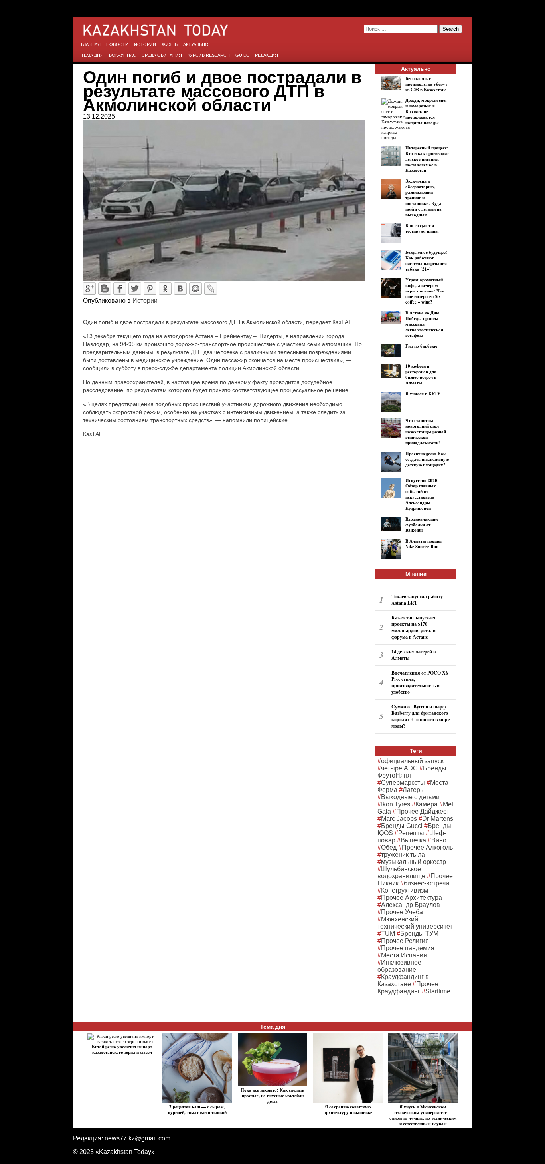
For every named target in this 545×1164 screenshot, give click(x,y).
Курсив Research (209, 55)
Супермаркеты (403, 782)
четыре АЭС (399, 768)
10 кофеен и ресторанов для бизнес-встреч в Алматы (420, 374)
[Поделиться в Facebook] (119, 288)
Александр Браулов (410, 904)
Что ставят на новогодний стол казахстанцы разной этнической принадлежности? (425, 432)
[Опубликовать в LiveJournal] (210, 288)
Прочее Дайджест (422, 811)
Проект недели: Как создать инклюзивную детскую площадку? (427, 459)
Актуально (196, 44)
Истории (145, 44)
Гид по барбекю (421, 346)
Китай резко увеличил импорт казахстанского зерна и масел (122, 1049)
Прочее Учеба (402, 912)
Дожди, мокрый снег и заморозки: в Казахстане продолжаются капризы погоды (426, 111)
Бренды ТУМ (419, 933)
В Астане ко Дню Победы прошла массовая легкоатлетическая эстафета (424, 324)
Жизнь (170, 44)
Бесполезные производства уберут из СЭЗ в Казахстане (426, 84)
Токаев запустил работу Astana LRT (417, 599)
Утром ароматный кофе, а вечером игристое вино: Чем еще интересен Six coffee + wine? (425, 291)
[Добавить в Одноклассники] (165, 288)
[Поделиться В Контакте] (180, 288)
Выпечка (413, 840)
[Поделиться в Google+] (89, 288)
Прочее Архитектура (411, 897)
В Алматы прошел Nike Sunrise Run (423, 543)
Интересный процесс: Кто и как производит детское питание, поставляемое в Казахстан (427, 159)
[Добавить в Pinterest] (150, 288)
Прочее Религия (405, 940)
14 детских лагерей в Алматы (413, 654)
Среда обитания (162, 55)
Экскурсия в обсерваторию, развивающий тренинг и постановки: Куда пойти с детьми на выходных (423, 197)
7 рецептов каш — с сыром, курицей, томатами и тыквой (197, 1109)
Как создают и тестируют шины (422, 228)
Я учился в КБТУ (422, 393)
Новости (117, 44)
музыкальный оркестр (413, 861)
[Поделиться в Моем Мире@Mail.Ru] (195, 288)
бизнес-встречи (426, 883)
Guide (242, 55)
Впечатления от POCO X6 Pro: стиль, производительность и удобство (419, 682)
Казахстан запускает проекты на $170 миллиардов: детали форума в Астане (413, 627)
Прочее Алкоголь (427, 847)
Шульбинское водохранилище (401, 872)
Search (450, 29)
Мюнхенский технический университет (414, 923)
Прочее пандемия (407, 948)
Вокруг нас (122, 55)
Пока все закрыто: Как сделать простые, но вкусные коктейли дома (272, 1095)
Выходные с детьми (410, 797)
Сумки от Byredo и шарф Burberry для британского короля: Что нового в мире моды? (420, 716)
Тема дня (92, 55)
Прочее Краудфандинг (407, 988)
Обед (389, 847)
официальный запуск (412, 761)
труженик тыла (403, 854)
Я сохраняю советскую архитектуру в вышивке (348, 1109)
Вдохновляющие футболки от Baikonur (421, 524)
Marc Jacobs (399, 818)
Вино (438, 840)
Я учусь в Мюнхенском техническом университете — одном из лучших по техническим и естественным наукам (423, 1115)
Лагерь (413, 789)
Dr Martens (437, 818)
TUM (388, 933)
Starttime (437, 991)
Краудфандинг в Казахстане (403, 980)
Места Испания (404, 955)
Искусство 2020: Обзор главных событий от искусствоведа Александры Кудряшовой (422, 494)
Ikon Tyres (395, 804)
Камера (426, 804)
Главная (91, 44)
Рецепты (411, 833)
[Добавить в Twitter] (134, 288)
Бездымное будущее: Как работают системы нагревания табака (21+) (426, 260)
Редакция (266, 55)
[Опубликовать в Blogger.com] (104, 288)
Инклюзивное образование (399, 966)
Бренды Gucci (402, 825)
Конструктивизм (404, 890)
